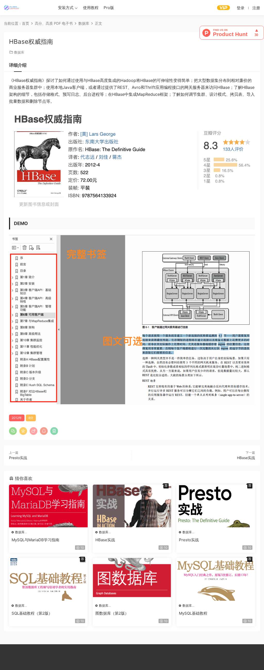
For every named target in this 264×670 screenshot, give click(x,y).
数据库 (19, 52)
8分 (30, 418)
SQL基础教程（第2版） (32, 613)
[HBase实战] (132, 506)
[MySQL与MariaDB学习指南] (48, 506)
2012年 (17, 418)
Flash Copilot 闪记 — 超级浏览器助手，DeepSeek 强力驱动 (11, 7)
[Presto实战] (215, 506)
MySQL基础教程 (193, 613)
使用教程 (90, 7)
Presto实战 (18, 458)
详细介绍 (18, 65)
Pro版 (109, 7)
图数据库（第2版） (112, 613)
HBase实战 (246, 458)
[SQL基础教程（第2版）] (48, 579)
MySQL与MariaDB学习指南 (35, 539)
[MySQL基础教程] (215, 579)
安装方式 (65, 7)
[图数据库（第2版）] (132, 579)
